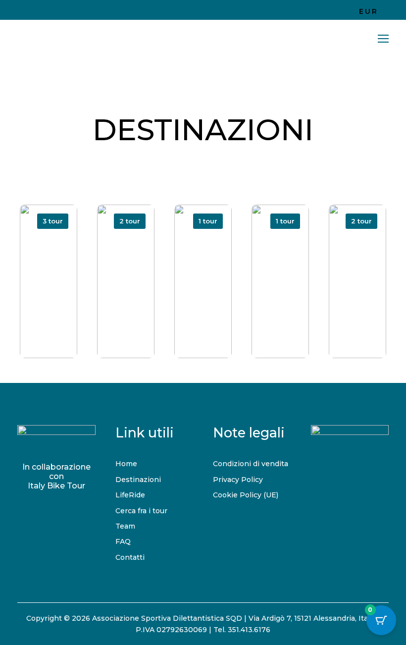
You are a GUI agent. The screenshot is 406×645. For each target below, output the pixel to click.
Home (126, 463)
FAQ (123, 541)
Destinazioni (138, 479)
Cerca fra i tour (141, 510)
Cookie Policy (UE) (245, 494)
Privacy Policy (238, 479)
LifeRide (130, 494)
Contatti (130, 557)
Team (125, 526)
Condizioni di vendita (250, 463)
